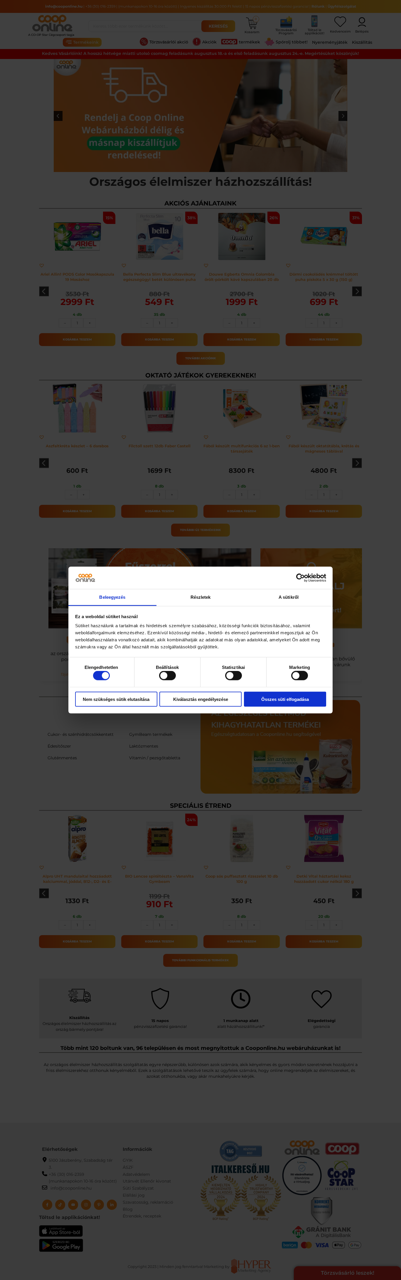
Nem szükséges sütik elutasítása (116, 699)
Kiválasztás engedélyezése (200, 699)
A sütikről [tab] (289, 597)
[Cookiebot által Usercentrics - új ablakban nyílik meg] (300, 578)
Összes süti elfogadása (285, 699)
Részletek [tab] (201, 597)
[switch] (167, 675)
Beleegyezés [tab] (112, 597)
